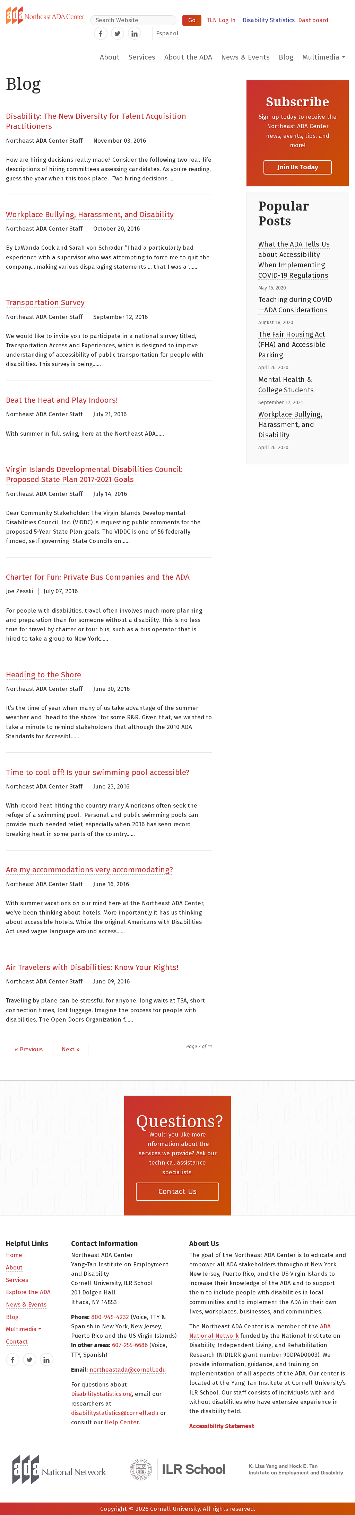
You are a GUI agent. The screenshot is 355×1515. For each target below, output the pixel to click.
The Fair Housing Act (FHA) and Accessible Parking (292, 344)
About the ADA (188, 57)
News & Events (245, 57)
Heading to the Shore (43, 674)
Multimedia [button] (320, 57)
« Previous (29, 1049)
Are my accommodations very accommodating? (89, 869)
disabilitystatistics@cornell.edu (114, 1413)
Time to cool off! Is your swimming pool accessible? (97, 772)
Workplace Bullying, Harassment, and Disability (90, 214)
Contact (17, 1341)
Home (14, 1255)
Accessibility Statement (221, 1426)
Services (142, 57)
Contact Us (177, 1191)
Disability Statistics (269, 20)
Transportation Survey (45, 302)
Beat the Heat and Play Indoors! (62, 400)
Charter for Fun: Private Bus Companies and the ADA (98, 577)
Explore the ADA (28, 1292)
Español (167, 33)
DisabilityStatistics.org (101, 1394)
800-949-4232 (110, 1317)
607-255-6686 (130, 1345)
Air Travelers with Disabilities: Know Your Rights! (92, 967)
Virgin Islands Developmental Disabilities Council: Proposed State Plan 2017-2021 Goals (94, 474)
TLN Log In (221, 20)
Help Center (122, 1422)
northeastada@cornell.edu (127, 1369)
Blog (286, 57)
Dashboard (313, 20)
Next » (71, 1049)
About (110, 57)
